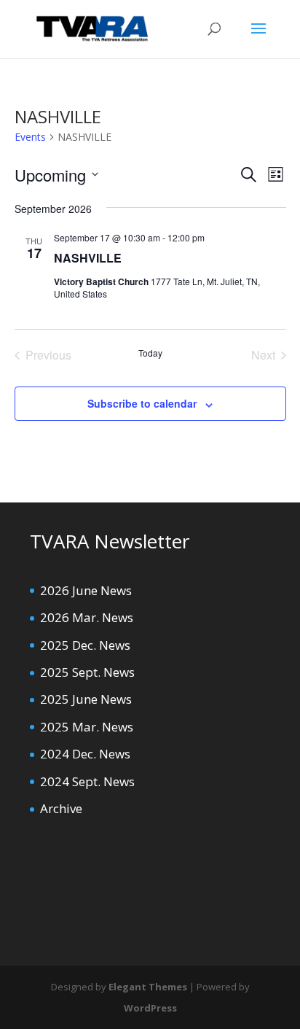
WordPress (150, 1007)
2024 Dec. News (85, 753)
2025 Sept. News (87, 672)
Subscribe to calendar (142, 403)
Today (150, 353)
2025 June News (86, 699)
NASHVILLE (88, 257)
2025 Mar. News (86, 726)
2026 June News (86, 590)
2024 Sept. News (87, 781)
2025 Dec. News (85, 645)
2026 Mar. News (86, 617)
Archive (61, 808)
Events (30, 137)
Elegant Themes (147, 986)
